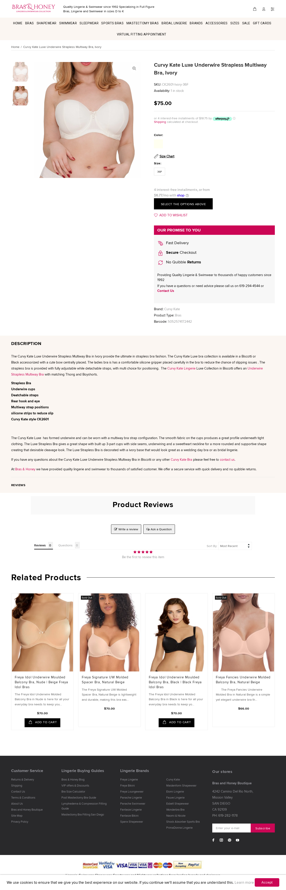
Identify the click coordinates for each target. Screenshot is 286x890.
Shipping (160, 122)
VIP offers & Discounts (75, 785)
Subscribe (262, 828)
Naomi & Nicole (175, 816)
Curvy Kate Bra (181, 459)
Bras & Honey (25, 469)
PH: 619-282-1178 (225, 815)
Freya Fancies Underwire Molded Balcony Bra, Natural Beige (243, 679)
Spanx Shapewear (131, 822)
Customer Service (27, 771)
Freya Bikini (127, 785)
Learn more (244, 882)
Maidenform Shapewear (181, 785)
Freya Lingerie (129, 779)
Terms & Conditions (23, 797)
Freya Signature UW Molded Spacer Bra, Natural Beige (105, 679)
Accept (267, 882)
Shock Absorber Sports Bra (183, 822)
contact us (227, 459)
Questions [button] (65, 545)
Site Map (16, 816)
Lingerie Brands (134, 771)
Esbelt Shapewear (177, 803)
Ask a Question (161, 529)
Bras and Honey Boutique (27, 809)
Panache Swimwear (132, 803)
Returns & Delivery (22, 779)
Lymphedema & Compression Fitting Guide (84, 805)
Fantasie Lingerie (131, 809)
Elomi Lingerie (175, 791)
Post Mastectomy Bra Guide (78, 797)
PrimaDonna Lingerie (179, 828)
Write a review (128, 529)
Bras (178, 315)
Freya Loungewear (131, 791)
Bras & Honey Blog (72, 779)
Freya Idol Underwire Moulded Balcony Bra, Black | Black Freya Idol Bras (175, 682)
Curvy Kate (172, 309)
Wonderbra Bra (175, 809)
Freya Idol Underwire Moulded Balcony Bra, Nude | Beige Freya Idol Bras (41, 682)
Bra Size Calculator (73, 791)
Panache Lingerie (131, 797)
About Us (17, 803)
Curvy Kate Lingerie (181, 368)
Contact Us (165, 290)
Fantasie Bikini (129, 816)
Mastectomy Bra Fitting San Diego (82, 814)
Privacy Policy (19, 822)
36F (159, 171)
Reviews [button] (40, 545)
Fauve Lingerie (175, 797)
